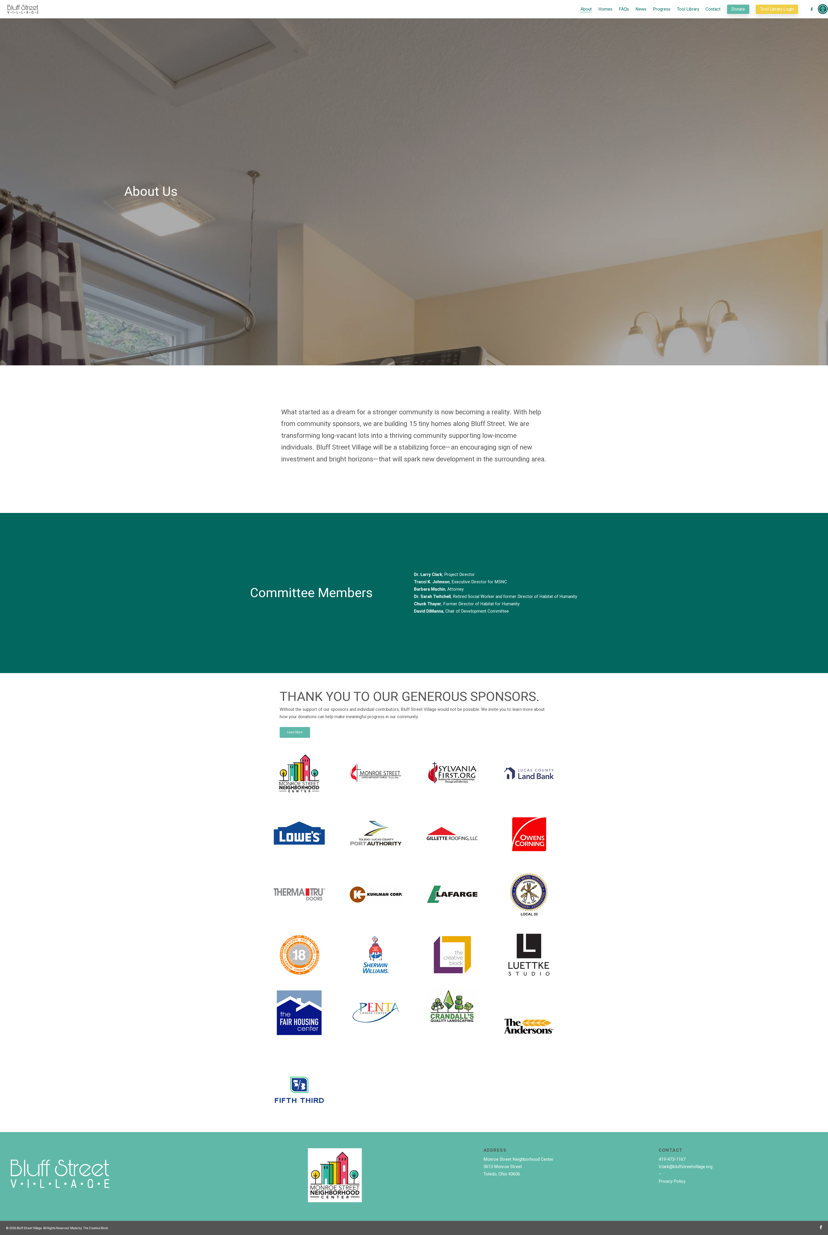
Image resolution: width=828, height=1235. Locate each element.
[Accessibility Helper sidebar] (823, 9)
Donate (738, 9)
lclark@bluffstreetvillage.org (685, 1167)
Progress (661, 9)
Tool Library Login (777, 9)
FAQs (624, 9)
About (586, 9)
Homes (605, 9)
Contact (713, 9)
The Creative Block (95, 1228)
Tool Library (688, 9)
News (640, 9)
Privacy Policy (672, 1181)
